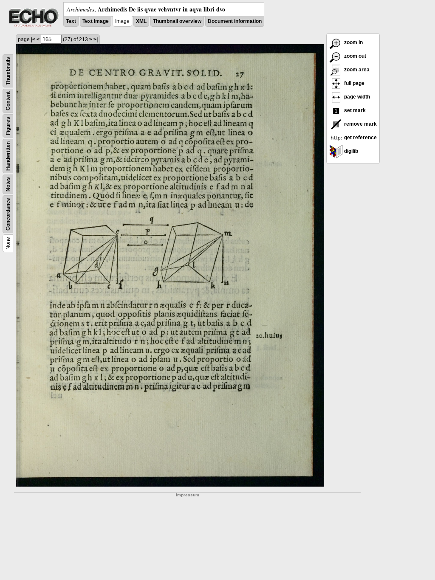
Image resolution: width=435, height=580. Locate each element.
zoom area (356, 70)
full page (353, 83)
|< (33, 39)
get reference (360, 138)
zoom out (354, 56)
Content (8, 100)
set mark (354, 110)
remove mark (360, 124)
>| (95, 39)
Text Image (95, 21)
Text (71, 21)
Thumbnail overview (177, 21)
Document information (235, 21)
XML (141, 21)
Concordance (8, 214)
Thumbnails (8, 71)
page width (356, 97)
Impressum (187, 495)
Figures (8, 126)
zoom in (353, 42)
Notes (8, 184)
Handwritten (8, 156)
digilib (350, 151)
